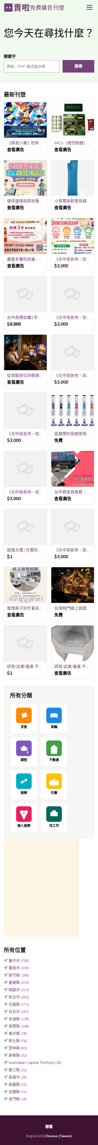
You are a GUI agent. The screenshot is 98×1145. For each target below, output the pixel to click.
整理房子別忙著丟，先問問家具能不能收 (25, 608)
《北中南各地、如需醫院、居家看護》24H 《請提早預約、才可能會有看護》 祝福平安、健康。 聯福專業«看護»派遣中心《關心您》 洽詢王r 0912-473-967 (72, 259)
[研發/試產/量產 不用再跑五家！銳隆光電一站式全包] (25, 643)
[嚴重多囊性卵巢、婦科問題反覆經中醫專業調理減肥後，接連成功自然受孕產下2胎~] (25, 236)
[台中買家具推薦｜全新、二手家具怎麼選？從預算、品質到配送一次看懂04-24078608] (72, 469)
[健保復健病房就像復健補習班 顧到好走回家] (25, 178)
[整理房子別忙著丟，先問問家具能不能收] (25, 585)
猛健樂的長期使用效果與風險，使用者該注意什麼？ (72, 434)
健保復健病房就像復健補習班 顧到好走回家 (25, 201)
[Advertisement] (49, 888)
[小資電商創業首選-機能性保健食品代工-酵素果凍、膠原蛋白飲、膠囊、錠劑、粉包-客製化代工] (72, 178)
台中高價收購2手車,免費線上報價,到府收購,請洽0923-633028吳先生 (25, 317)
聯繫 (49, 1126)
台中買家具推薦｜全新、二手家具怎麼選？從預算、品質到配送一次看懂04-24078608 (72, 492)
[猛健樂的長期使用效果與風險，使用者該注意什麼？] (72, 411)
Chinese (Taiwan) (58, 1136)
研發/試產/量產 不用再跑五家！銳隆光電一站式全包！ (72, 666)
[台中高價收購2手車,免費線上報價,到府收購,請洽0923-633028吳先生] (25, 294)
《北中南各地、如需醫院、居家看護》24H (25, 492)
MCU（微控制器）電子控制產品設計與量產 (72, 143)
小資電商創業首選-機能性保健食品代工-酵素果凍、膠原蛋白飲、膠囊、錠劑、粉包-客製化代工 (72, 201)
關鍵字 (10, 56)
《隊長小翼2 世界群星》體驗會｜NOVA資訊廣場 (25, 143)
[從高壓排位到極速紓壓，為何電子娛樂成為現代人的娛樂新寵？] (25, 353)
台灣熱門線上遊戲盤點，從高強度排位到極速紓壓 (72, 608)
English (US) (35, 1136)
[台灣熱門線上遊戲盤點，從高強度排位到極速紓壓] (72, 585)
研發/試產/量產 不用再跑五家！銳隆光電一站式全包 (25, 666)
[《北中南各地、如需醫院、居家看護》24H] (25, 469)
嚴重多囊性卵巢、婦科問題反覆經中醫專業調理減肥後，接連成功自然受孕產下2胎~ (25, 259)
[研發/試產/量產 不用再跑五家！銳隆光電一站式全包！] (72, 643)
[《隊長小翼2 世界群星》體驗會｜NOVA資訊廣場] (25, 120)
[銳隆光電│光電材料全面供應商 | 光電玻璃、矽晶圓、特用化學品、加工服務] (25, 527)
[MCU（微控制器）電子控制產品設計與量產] (72, 120)
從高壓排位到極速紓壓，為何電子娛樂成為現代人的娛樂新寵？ (25, 375)
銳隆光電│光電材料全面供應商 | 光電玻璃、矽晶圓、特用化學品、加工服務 (25, 550)
